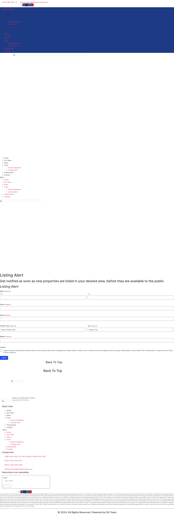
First (1, 294)
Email (5, 315)
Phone (5, 304)
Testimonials (8, 26)
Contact (7, 29)
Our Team (7, 14)
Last (89, 294)
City (92, 326)
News (6, 17)
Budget (6, 336)
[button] (87, 31)
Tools (6, 19)
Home (6, 12)
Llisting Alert (13, 24)
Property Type (8, 326)
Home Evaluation (14, 22)
